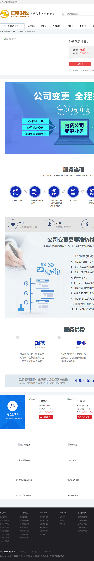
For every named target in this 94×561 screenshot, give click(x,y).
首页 (1, 31)
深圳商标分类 (24, 531)
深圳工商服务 (17, 31)
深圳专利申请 (44, 527)
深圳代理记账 (44, 520)
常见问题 (43, 534)
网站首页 (31, 26)
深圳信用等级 (4, 534)
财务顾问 (82, 513)
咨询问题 (56, 26)
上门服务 (69, 26)
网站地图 (44, 556)
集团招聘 (62, 520)
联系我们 (62, 524)
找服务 (44, 26)
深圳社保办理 (4, 524)
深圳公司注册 (44, 517)
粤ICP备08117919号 (57, 556)
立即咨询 (79, 64)
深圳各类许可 (24, 538)
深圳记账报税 (4, 520)
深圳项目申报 (4, 531)
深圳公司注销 (44, 531)
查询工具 (83, 26)
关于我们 (63, 513)
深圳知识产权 (4, 527)
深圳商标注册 (44, 524)
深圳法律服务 (82, 531)
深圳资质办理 (4, 541)
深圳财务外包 (4, 538)
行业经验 (43, 513)
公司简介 (62, 517)
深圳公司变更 (30, 31)
